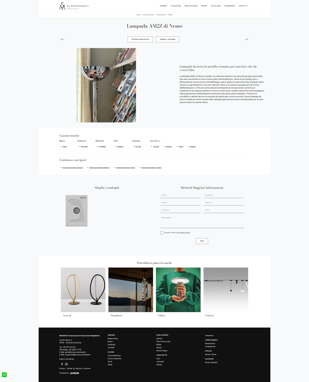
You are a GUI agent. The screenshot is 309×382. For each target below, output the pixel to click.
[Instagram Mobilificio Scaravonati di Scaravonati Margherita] (66, 364)
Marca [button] (62, 141)
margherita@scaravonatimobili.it (77, 355)
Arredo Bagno (162, 351)
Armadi (159, 365)
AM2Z (170, 15)
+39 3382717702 (74, 350)
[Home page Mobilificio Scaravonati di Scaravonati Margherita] (84, 6)
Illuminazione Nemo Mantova (99, 168)
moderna (120, 146)
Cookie (69, 368)
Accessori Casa (148, 15)
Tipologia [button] (136, 141)
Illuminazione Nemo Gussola (73, 168)
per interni (84, 146)
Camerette (209, 335)
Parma (181, 146)
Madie (158, 345)
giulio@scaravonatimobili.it (75, 352)
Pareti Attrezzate (163, 342)
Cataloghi (216, 6)
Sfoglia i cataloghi (167, 39)
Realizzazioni (191, 6)
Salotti (159, 348)
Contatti (243, 6)
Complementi (210, 346)
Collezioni (176, 6)
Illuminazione (161, 15)
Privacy (62, 368)
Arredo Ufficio (210, 354)
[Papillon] (246, 39)
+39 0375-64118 (68, 347)
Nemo (65, 146)
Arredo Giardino (211, 362)
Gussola (156, 146)
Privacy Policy (185, 232)
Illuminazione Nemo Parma (125, 168)
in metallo (102, 146)
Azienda (163, 6)
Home (139, 15)
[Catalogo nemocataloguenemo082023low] (76, 210)
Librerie (159, 339)
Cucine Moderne (114, 356)
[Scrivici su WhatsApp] (4, 374)
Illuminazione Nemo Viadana (152, 168)
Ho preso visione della (177, 232)
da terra (138, 146)
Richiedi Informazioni (140, 39)
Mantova (169, 146)
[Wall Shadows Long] (62, 39)
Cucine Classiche (114, 359)
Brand (204, 6)
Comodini (160, 362)
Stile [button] (116, 141)
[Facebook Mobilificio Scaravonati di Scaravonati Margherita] (61, 364)
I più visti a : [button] (155, 141)
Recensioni (230, 6)
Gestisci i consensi (83, 368)
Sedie (110, 365)
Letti (158, 359)
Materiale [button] (100, 141)
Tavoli (110, 362)
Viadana (193, 146)
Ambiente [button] (81, 141)
